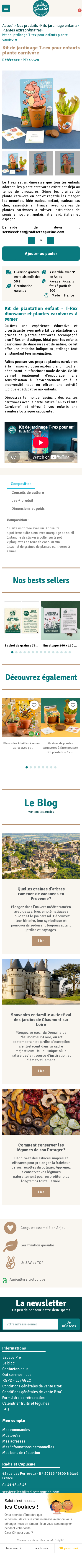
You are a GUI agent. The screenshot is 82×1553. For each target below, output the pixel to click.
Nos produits (27, 25)
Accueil (8, 25)
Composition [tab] (21, 483)
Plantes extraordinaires (22, 30)
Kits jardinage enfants (58, 25)
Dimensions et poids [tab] (28, 508)
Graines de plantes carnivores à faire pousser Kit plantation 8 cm (60, 747)
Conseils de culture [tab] (27, 492)
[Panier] (78, 8)
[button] (14, 8)
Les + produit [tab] (22, 500)
